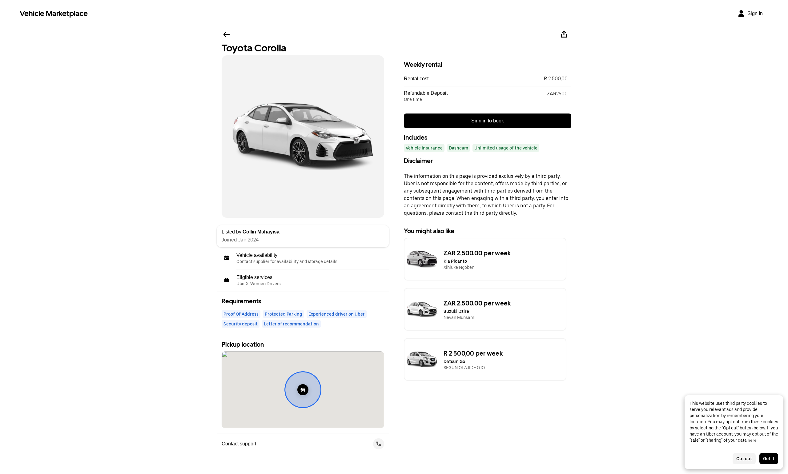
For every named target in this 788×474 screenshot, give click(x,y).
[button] (487, 78)
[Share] (564, 34)
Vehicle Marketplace (54, 13)
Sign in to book (487, 120)
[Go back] (226, 34)
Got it (768, 458)
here (752, 440)
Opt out (744, 458)
